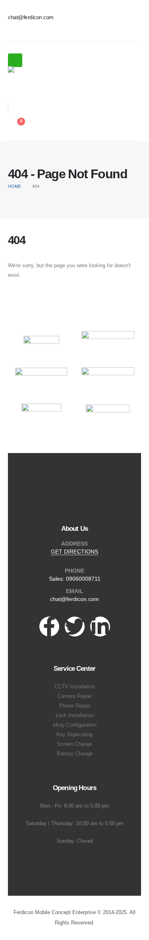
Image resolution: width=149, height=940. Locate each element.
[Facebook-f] (49, 627)
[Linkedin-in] (100, 627)
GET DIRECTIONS (74, 551)
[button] (13, 88)
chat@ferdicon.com (74, 599)
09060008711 (83, 578)
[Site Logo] (30, 70)
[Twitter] (75, 627)
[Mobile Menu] (15, 60)
